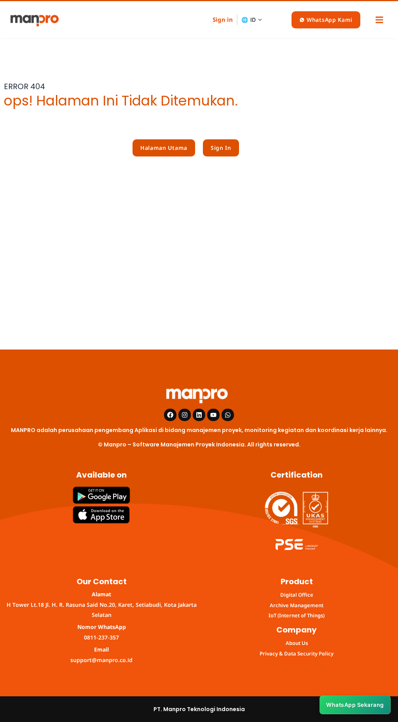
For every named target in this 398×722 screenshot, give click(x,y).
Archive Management (296, 605)
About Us (297, 642)
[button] (379, 19)
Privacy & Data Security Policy (296, 653)
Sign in (223, 19)
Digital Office (296, 594)
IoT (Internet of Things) (297, 615)
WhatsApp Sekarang (355, 704)
